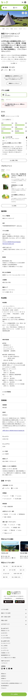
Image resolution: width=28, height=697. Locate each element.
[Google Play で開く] (20, 601)
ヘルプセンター (4, 663)
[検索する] (24, 7)
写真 (12, 28)
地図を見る (16, 36)
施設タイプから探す (6, 613)
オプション (8, 99)
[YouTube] (11, 668)
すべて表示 (4, 153)
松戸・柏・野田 (12, 569)
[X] (6, 668)
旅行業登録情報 (4, 685)
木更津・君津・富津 (18, 573)
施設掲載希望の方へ (5, 655)
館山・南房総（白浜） (16, 577)
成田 (4, 569)
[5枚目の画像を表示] (18, 24)
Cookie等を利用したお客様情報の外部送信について (11, 683)
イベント (25, 28)
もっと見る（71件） (14, 160)
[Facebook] (9, 668)
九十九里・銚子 (6, 573)
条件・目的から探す (6, 616)
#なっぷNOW (4, 645)
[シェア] (23, 13)
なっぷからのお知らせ (5, 637)
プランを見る (14, 694)
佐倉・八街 (22, 569)
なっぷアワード (4, 650)
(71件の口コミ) (7, 37)
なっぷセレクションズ (5, 643)
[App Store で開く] (8, 601)
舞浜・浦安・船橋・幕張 (17, 566)
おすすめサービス (5, 624)
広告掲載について (4, 652)
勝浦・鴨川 (5, 577)
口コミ (15, 28)
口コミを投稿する (6, 119)
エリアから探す (5, 609)
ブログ (20, 28)
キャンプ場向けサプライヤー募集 (8, 657)
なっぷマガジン (4, 648)
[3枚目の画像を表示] (14, 24)
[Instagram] (2, 668)
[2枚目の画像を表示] (12, 24)
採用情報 (3, 676)
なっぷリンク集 (4, 635)
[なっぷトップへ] (4, 2)
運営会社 (3, 673)
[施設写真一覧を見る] (14, 19)
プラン (7, 28)
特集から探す (4, 620)
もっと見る (13, 63)
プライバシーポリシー (5, 680)
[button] (12, 144)
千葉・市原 (5, 566)
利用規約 (3, 678)
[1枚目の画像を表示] (10, 24)
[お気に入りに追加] (26, 13)
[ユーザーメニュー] (24, 2)
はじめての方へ (4, 633)
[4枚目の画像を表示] (16, 24)
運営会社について (4, 630)
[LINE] (4, 668)
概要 (3, 28)
